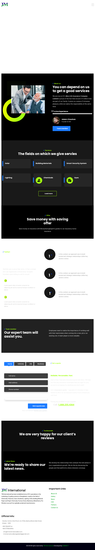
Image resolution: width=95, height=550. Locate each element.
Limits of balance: (11, 396)
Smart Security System (77, 163)
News (53, 499)
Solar (7, 163)
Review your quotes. (40, 410)
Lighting (8, 177)
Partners (53, 505)
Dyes (76, 177)
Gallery (53, 496)
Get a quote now (39, 406)
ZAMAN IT (65, 545)
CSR (52, 502)
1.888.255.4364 (66, 404)
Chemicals (48, 177)
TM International (48, 545)
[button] (92, 4)
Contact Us (54, 507)
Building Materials (44, 163)
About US (54, 494)
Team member (62, 128)
